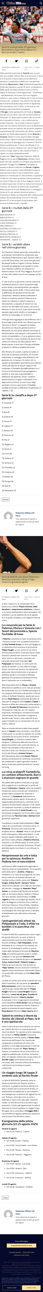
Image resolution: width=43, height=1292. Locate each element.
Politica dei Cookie (28, 1252)
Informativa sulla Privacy (21, 1255)
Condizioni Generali (15, 1252)
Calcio (5, 1198)
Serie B (5, 499)
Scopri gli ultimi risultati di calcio (21, 1245)
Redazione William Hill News (25, 514)
